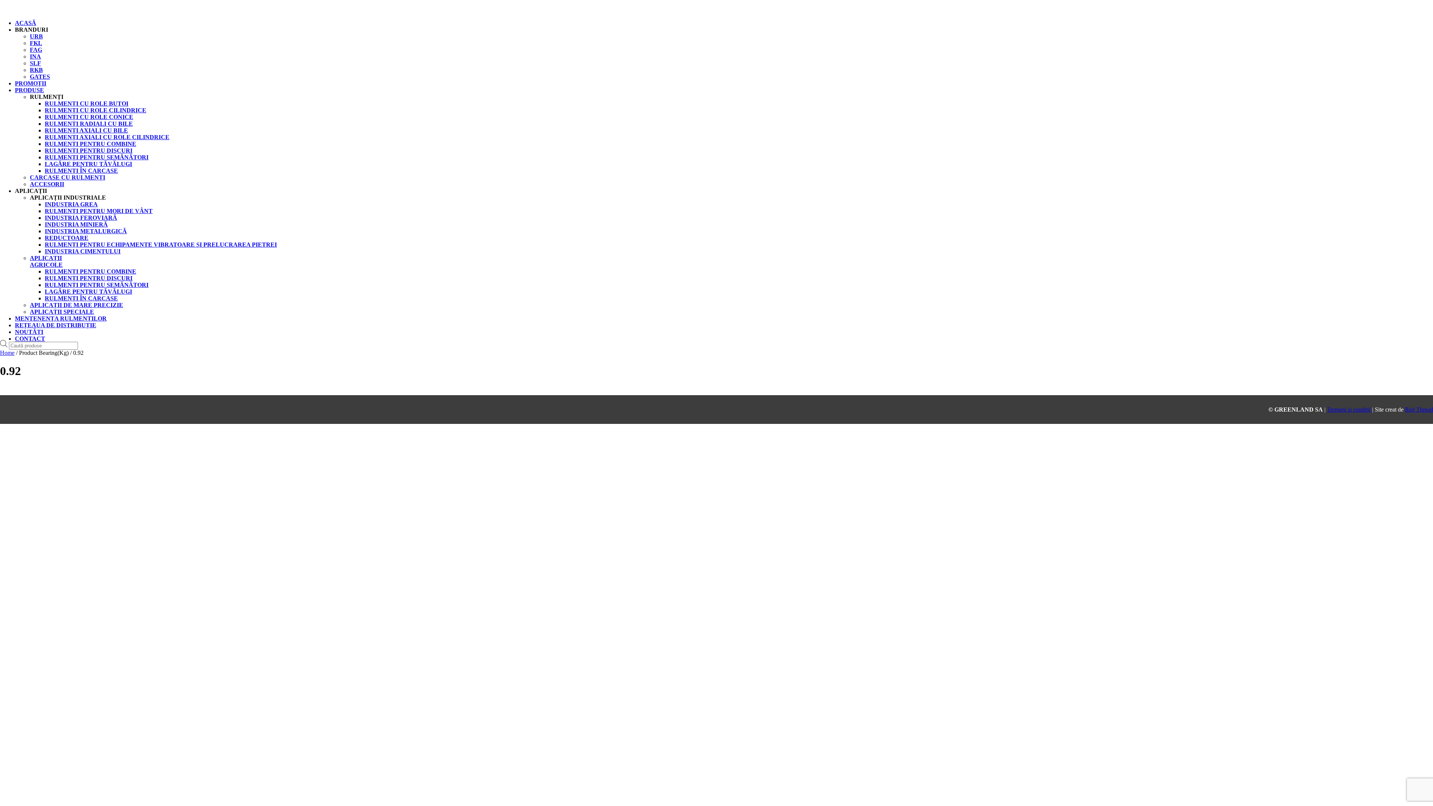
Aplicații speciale (62, 312)
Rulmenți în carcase (81, 298)
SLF (35, 63)
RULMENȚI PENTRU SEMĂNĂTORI (97, 157)
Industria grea (71, 204)
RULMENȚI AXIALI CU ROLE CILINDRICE (107, 137)
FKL (36, 43)
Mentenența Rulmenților (61, 318)
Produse (29, 90)
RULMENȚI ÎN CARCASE (81, 171)
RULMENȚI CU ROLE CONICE (89, 117)
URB (36, 36)
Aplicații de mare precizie (76, 305)
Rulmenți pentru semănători (97, 285)
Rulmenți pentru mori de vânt (99, 211)
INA (35, 56)
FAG (36, 50)
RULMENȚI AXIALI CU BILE (86, 130)
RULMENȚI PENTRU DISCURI (88, 150)
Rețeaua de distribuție (55, 325)
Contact (30, 338)
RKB (36, 70)
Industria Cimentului (83, 251)
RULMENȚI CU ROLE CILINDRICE (95, 110)
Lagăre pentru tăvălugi (88, 291)
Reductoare (66, 238)
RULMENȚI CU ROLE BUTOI (86, 103)
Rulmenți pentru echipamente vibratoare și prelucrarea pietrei (161, 244)
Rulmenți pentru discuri (88, 278)
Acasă (25, 23)
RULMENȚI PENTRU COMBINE (90, 144)
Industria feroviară (81, 218)
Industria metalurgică (86, 231)
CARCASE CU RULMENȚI (67, 177)
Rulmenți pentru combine (90, 271)
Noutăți (29, 332)
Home (7, 353)
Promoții (30, 83)
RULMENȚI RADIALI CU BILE (89, 124)
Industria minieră (76, 224)
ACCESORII (47, 184)
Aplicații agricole (46, 261)
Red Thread (1419, 409)
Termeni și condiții (1349, 409)
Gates (40, 77)
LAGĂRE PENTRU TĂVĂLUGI (88, 164)
